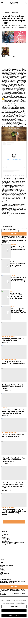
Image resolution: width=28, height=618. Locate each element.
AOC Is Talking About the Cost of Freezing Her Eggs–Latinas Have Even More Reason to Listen (12, 411)
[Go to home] (14, 528)
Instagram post (13, 207)
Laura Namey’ (5, 80)
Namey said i (8, 99)
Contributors (5, 541)
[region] (14, 607)
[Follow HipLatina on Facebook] (2, 576)
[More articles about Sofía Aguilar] (5, 48)
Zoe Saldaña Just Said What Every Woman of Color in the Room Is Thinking (13, 386)
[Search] (26, 3)
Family (13, 306)
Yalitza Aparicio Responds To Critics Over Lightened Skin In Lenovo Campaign (17, 295)
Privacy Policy (5, 538)
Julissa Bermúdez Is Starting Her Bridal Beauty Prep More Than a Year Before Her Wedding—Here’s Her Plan (12, 485)
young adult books (21, 215)
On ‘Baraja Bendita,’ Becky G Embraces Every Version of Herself (13, 362)
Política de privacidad (12, 237)
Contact (3, 537)
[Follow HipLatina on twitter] (5, 576)
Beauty (3, 480)
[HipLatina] (14, 2)
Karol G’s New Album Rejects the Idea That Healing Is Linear (12, 435)
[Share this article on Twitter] (10, 58)
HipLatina (3, 12)
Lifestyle (13, 275)
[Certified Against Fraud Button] (6, 545)
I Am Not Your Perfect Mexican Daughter (13, 71)
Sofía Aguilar (7, 55)
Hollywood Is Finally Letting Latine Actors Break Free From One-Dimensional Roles (13, 459)
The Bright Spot (4, 573)
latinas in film (18, 213)
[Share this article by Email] (14, 58)
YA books (13, 215)
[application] (14, 134)
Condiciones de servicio (8, 239)
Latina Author (10, 213)
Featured (3, 213)
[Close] (26, 598)
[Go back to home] (11, 550)
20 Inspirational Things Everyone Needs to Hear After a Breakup (18, 279)
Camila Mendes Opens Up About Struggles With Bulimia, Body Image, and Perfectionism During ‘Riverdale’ (13, 512)
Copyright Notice (6, 540)
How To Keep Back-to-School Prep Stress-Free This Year (18, 310)
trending (8, 215)
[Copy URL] (5, 62)
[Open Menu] (2, 3)
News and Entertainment (12, 12)
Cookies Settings (14, 606)
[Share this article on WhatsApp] (3, 58)
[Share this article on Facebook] (7, 58)
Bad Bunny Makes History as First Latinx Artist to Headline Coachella (17, 264)
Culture (13, 244)
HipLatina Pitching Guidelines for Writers (12, 542)
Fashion (11, 291)
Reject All (14, 610)
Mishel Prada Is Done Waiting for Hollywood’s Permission (12, 339)
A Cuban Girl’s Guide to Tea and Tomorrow (13, 80)
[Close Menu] (1, 557)
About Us (4, 536)
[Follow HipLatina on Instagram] (9, 576)
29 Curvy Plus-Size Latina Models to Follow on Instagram (18, 247)
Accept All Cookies (14, 615)
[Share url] (3, 65)
